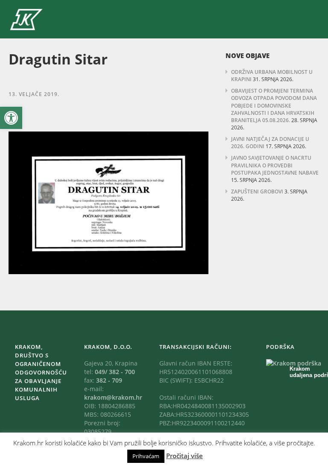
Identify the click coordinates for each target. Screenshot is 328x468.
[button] (11, 118)
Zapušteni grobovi (257, 191)
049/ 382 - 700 (115, 372)
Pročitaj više (184, 455)
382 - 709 (109, 380)
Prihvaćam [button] (145, 456)
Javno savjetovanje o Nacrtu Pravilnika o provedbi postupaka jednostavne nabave (275, 165)
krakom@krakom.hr (113, 397)
